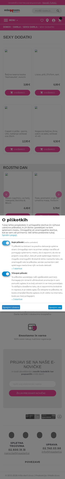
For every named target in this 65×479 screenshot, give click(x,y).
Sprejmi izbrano (11, 307)
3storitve (17, 299)
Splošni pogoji (9, 235)
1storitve (17, 268)
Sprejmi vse (55, 307)
